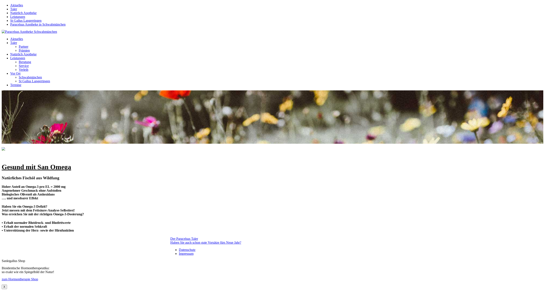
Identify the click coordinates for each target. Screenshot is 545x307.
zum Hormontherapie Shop (20, 279)
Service (24, 66)
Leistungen (17, 17)
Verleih (23, 69)
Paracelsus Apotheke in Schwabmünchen (38, 24)
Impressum (186, 253)
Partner (23, 46)
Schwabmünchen (30, 77)
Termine (15, 85)
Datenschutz (187, 250)
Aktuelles (16, 5)
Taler (13, 9)
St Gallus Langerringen (26, 20)
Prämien (24, 50)
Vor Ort (15, 73)
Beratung (25, 62)
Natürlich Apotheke (23, 13)
